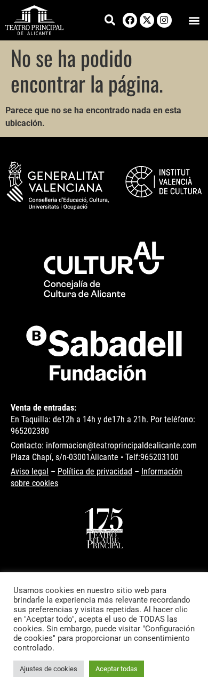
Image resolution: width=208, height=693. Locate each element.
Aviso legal (30, 471)
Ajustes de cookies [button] (48, 669)
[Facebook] (130, 20)
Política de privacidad (95, 471)
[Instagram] (164, 20)
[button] (194, 20)
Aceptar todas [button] (116, 669)
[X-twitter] (147, 20)
